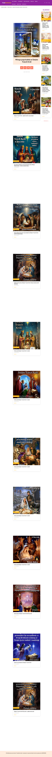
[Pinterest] (28, 67)
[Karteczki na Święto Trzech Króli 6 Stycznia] (26, 598)
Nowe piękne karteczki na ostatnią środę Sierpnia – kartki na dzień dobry (45, 68)
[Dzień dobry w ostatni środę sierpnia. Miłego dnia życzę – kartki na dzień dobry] (46, 81)
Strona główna (4, 7)
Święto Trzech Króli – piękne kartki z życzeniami (23, 115)
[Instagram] (47, 2)
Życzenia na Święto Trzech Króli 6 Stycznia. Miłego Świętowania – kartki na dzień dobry (24, 165)
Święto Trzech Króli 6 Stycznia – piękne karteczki (24, 711)
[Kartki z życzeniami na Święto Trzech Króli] (26, 647)
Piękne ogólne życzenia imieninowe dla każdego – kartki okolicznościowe (45, 25)
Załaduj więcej (26, 188)
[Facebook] (45, 2)
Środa (43, 62)
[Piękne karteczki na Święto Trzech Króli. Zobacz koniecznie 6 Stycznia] (26, 267)
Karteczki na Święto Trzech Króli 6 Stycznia (23, 613)
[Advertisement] (26, 16)
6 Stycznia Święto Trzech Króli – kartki (22, 350)
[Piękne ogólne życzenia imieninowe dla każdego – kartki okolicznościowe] (46, 16)
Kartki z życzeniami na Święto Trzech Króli (22, 662)
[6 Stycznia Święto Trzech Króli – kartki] (26, 335)
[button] (49, 3)
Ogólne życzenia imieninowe (45, 19)
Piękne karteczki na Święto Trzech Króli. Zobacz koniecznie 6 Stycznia (26, 283)
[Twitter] (25, 67)
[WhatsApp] (31, 67)
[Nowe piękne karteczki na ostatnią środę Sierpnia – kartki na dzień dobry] (46, 59)
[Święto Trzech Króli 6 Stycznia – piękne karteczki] (26, 696)
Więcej (15, 665)
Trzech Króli (9, 7)
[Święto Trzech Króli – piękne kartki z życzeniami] (26, 100)
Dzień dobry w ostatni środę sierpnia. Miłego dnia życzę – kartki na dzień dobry (46, 89)
